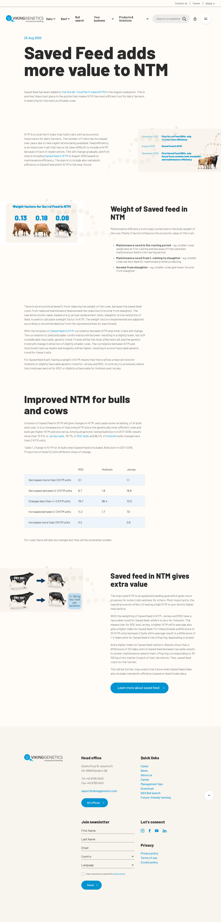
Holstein (111, 436)
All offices (93, 802)
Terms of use (149, 857)
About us (146, 775)
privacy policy (119, 874)
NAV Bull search (150, 793)
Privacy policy (149, 853)
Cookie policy (149, 862)
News (144, 770)
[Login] (195, 18)
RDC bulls (83, 436)
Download (147, 788)
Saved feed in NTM (56, 156)
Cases (144, 766)
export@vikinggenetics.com (99, 791)
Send (90, 885)
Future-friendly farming (156, 797)
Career (145, 779)
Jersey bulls (56, 436)
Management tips (152, 784)
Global (208, 3)
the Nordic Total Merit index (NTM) (83, 92)
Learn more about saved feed (138, 688)
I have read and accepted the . (106, 874)
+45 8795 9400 (95, 778)
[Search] (184, 19)
